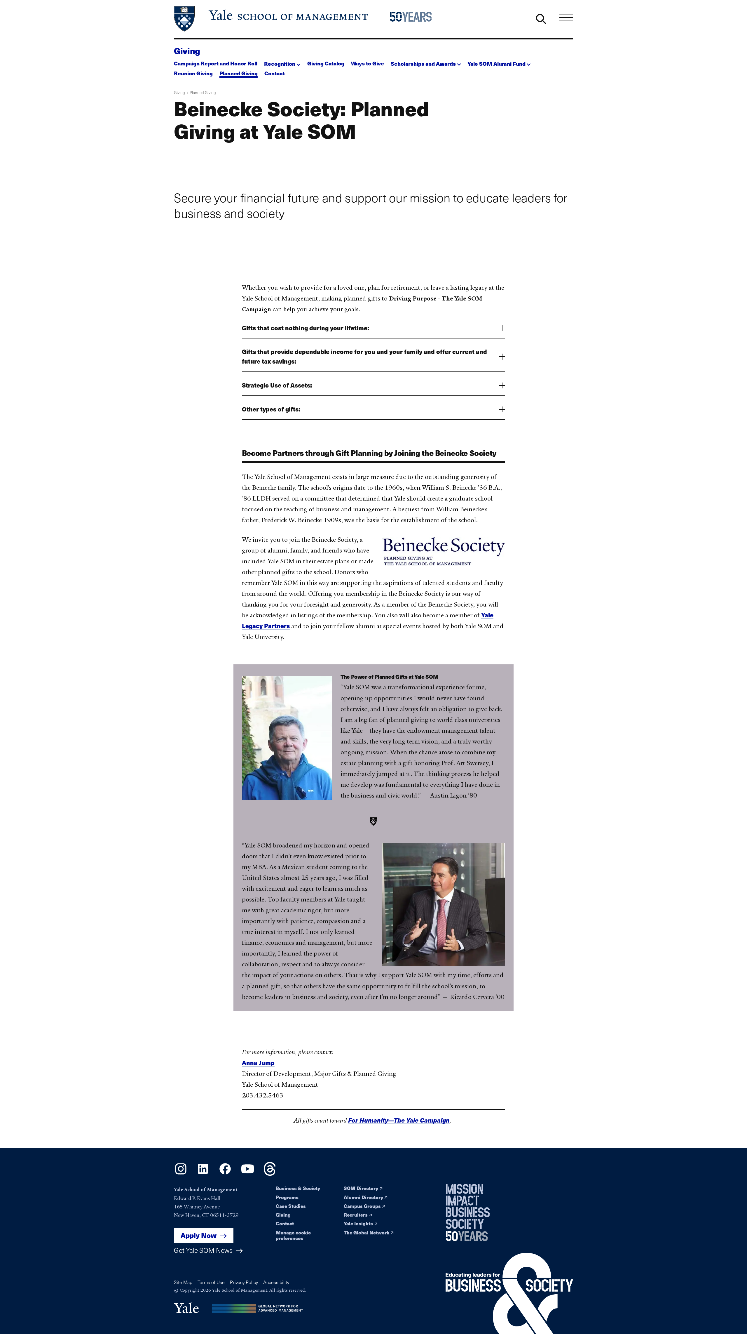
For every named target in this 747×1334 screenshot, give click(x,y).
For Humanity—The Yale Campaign (399, 1120)
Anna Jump (258, 1062)
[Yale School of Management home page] (271, 19)
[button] (282, 62)
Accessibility (276, 1282)
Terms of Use (211, 1282)
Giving (187, 50)
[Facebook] (225, 1173)
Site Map (183, 1282)
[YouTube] (247, 1173)
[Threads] (270, 1173)
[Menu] (566, 17)
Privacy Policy (244, 1282)
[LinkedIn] (203, 1173)
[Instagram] (181, 1173)
